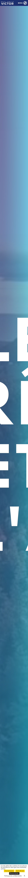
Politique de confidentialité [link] (13, 876)
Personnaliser (14, 873)
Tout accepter (9, 871)
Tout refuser (20, 871)
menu (20, 3)
